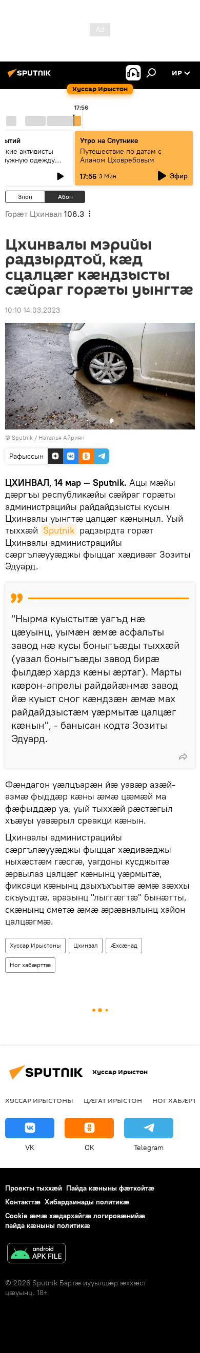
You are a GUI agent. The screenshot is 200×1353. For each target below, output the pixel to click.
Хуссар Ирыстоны (35, 945)
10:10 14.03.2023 (32, 310)
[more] (183, 756)
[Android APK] (36, 1254)
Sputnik (58, 530)
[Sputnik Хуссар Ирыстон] (30, 76)
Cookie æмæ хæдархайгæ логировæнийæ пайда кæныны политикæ (75, 1220)
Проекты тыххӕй (33, 1188)
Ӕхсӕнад (123, 945)
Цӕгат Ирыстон (113, 1100)
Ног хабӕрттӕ (30, 965)
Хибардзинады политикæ (87, 1201)
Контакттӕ (23, 1201)
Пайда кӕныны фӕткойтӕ (110, 1188)
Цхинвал (85, 945)
